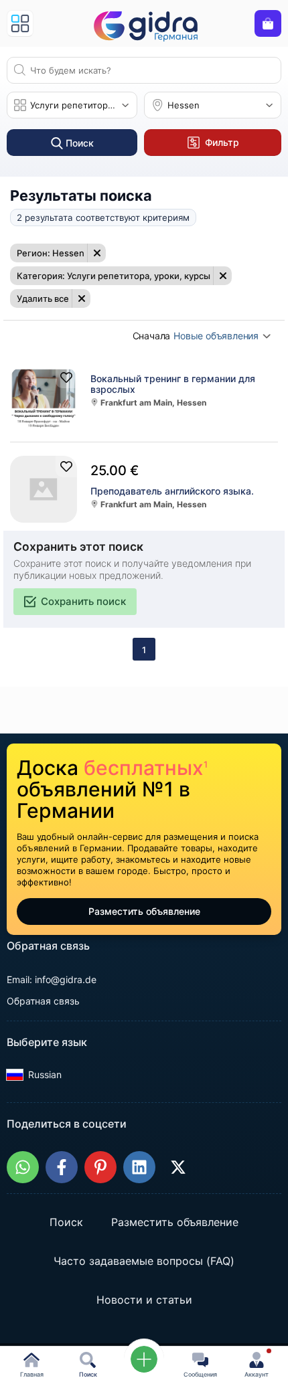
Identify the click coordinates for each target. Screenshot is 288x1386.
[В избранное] (66, 377)
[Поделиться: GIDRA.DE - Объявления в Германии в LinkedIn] (139, 1167)
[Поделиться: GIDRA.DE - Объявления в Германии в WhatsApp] (23, 1167)
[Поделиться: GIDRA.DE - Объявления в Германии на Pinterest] (100, 1167)
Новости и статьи (144, 1299)
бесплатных (146, 768)
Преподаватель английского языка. (172, 491)
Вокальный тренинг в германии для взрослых (172, 384)
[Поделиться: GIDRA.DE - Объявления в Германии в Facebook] (62, 1167)
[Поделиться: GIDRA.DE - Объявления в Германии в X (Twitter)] (178, 1167)
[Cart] (268, 23)
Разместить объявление (144, 911)
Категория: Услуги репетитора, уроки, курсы (113, 275)
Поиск (66, 1222)
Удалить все (43, 298)
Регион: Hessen (50, 253)
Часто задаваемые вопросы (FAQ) (144, 1261)
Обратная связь (43, 1001)
